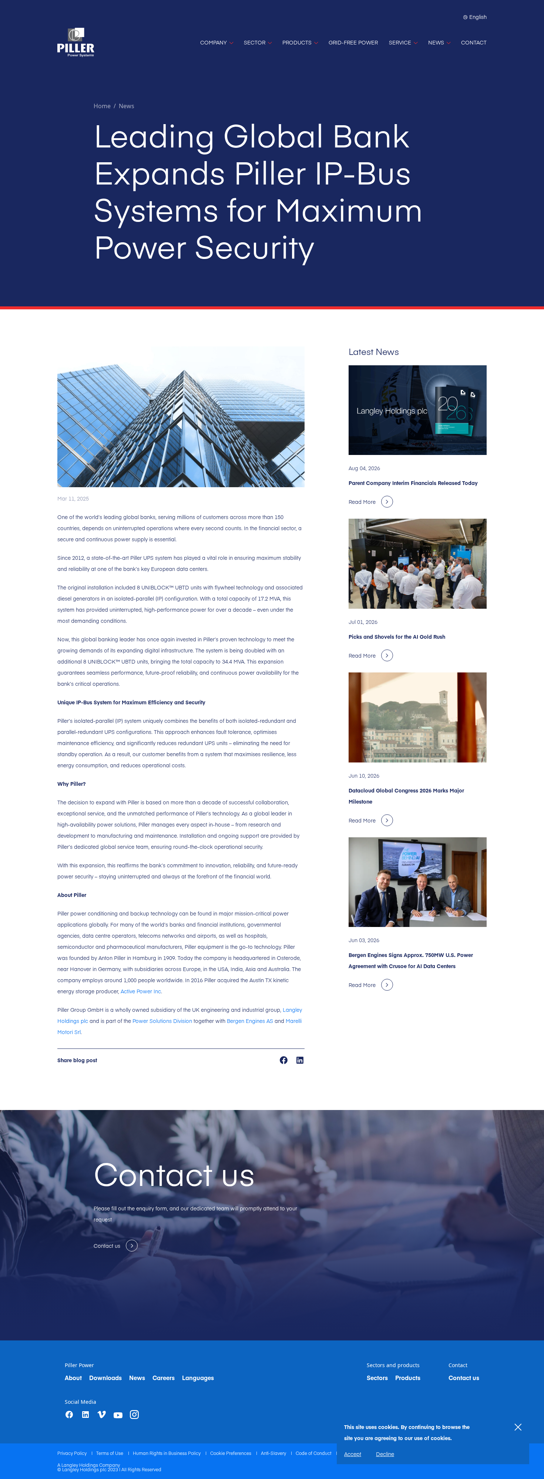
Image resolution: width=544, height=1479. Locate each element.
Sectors (377, 1377)
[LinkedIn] (85, 1414)
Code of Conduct (314, 1453)
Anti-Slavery (274, 1453)
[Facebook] (69, 1414)
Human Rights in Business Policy (167, 1453)
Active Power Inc (141, 991)
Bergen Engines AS (250, 1020)
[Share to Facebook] (284, 1060)
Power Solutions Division (161, 1020)
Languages (198, 1377)
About (73, 1377)
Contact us (464, 1377)
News (126, 106)
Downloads (105, 1377)
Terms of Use (110, 1453)
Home (102, 106)
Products (407, 1377)
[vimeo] (101, 1414)
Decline (385, 1454)
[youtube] (118, 1415)
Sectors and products (393, 1365)
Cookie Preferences (231, 1453)
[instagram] (134, 1414)
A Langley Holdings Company (88, 1465)
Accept (352, 1454)
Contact (458, 1365)
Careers (163, 1377)
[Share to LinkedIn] (300, 1060)
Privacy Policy (72, 1453)
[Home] (75, 42)
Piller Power (79, 1365)
